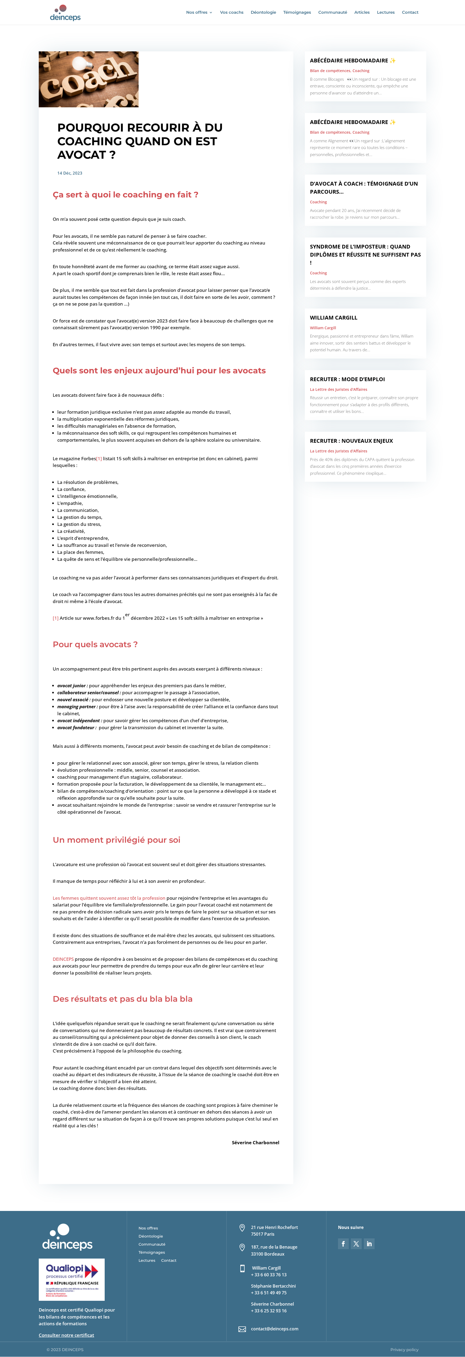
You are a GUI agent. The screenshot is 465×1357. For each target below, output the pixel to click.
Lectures (386, 12)
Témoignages (297, 12)
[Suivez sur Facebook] (343, 1243)
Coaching (361, 70)
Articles (362, 12)
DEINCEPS (63, 959)
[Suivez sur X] (356, 1243)
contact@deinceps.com (274, 1329)
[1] (99, 458)
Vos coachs (232, 12)
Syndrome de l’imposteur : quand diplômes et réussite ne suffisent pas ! (365, 254)
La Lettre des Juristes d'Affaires (338, 389)
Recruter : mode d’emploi (347, 379)
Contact (410, 12)
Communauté (332, 12)
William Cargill (333, 317)
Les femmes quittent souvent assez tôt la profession (109, 898)
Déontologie (263, 12)
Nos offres (196, 12)
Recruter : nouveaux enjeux (351, 440)
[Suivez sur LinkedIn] (369, 1243)
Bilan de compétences (330, 70)
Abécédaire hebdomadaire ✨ (353, 60)
